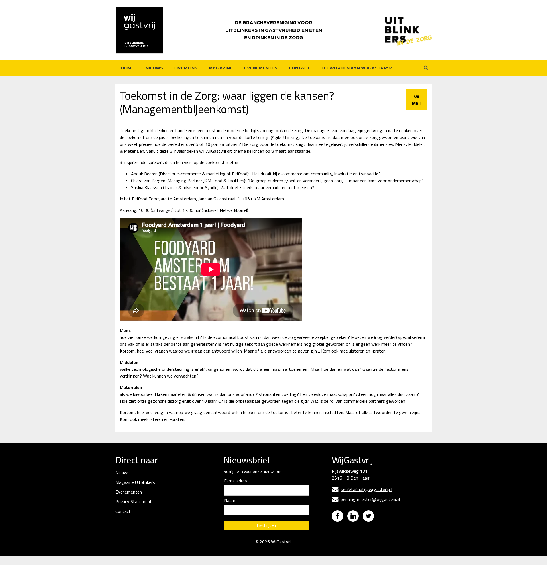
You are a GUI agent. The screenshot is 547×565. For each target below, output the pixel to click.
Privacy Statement (133, 501)
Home (127, 67)
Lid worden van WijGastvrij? (356, 67)
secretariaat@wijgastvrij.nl (362, 489)
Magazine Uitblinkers (135, 482)
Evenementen (260, 67)
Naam (229, 500)
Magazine (221, 67)
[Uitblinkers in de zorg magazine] (408, 30)
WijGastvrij (281, 541)
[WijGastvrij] (142, 30)
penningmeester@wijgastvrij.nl (366, 499)
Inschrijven (266, 525)
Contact (299, 67)
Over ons (185, 67)
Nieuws (154, 67)
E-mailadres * (237, 481)
